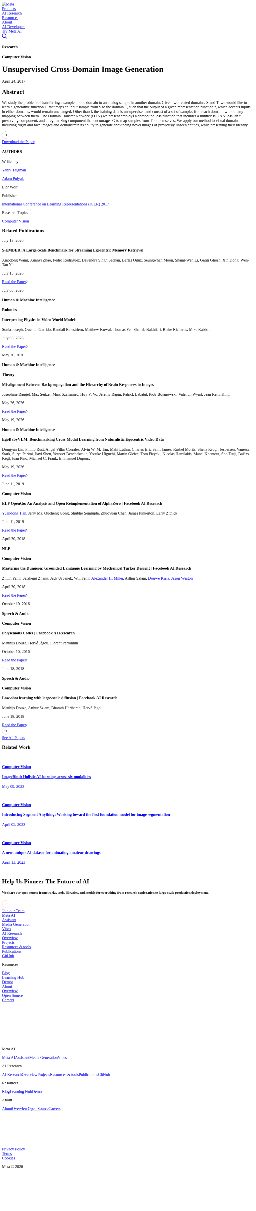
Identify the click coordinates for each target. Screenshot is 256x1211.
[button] (8, 4)
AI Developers (13, 27)
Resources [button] (10, 18)
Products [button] (9, 9)
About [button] (7, 22)
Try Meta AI (12, 31)
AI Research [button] (12, 13)
